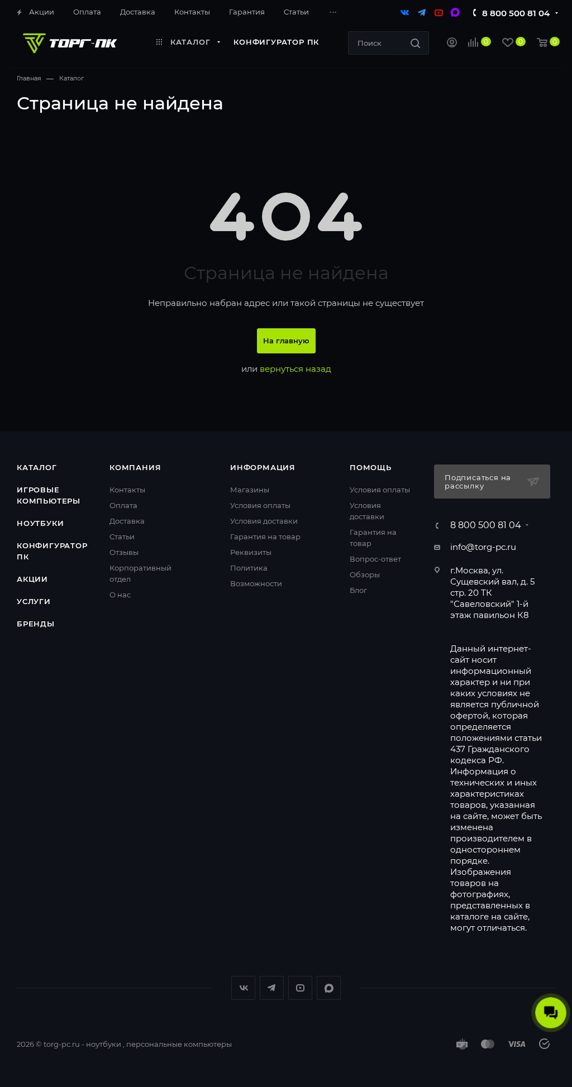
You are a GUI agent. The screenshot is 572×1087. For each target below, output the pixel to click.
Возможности (256, 583)
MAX (329, 988)
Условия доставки (264, 520)
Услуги (34, 601)
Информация (262, 467)
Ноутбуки (40, 523)
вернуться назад (295, 368)
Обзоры (365, 574)
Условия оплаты (260, 505)
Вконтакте (243, 988)
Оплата (123, 505)
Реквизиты (250, 552)
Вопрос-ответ (375, 558)
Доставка (127, 520)
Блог (358, 590)
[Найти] (415, 43)
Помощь (371, 467)
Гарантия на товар (265, 536)
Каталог (37, 467)
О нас (120, 594)
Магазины (249, 489)
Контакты (127, 489)
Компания (135, 467)
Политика (249, 567)
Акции (32, 578)
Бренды (36, 623)
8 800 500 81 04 (516, 13)
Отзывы (124, 552)
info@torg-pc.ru (483, 547)
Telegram (272, 988)
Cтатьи (122, 536)
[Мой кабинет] (452, 44)
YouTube (300, 988)
